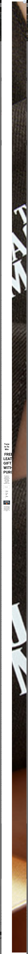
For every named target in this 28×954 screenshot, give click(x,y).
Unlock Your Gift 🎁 (6, 502)
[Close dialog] (24, 2)
